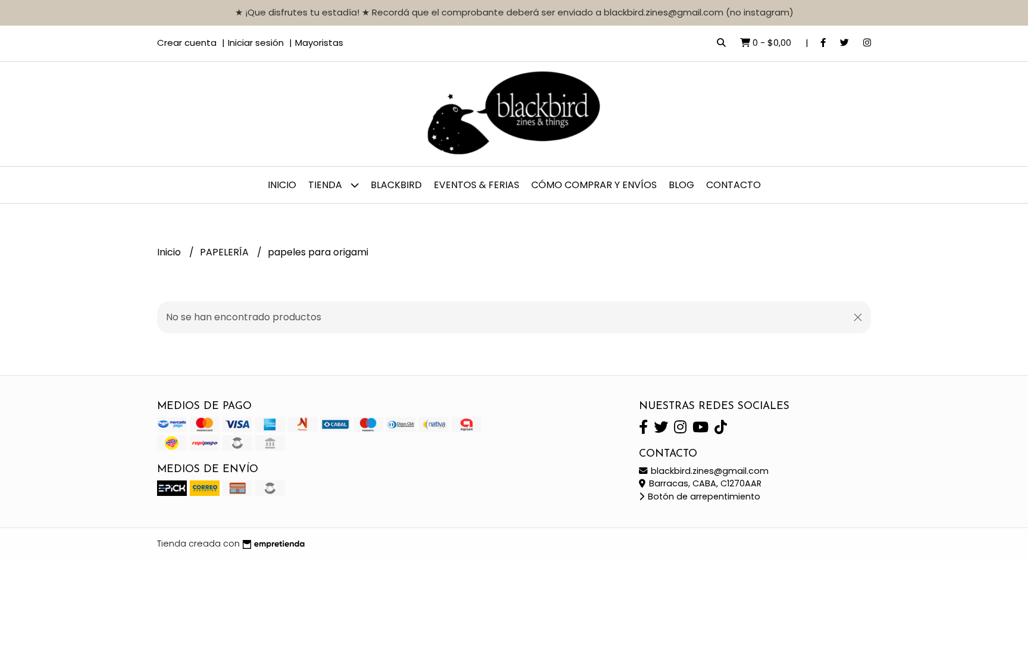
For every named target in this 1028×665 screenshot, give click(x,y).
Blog (681, 185)
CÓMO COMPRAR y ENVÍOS (594, 185)
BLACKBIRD (396, 185)
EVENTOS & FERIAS (476, 185)
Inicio (282, 185)
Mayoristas (319, 42)
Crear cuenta (187, 42)
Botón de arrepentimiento (702, 496)
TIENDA (326, 185)
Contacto (733, 185)
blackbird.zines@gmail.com (708, 471)
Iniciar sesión (256, 42)
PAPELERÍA (225, 252)
